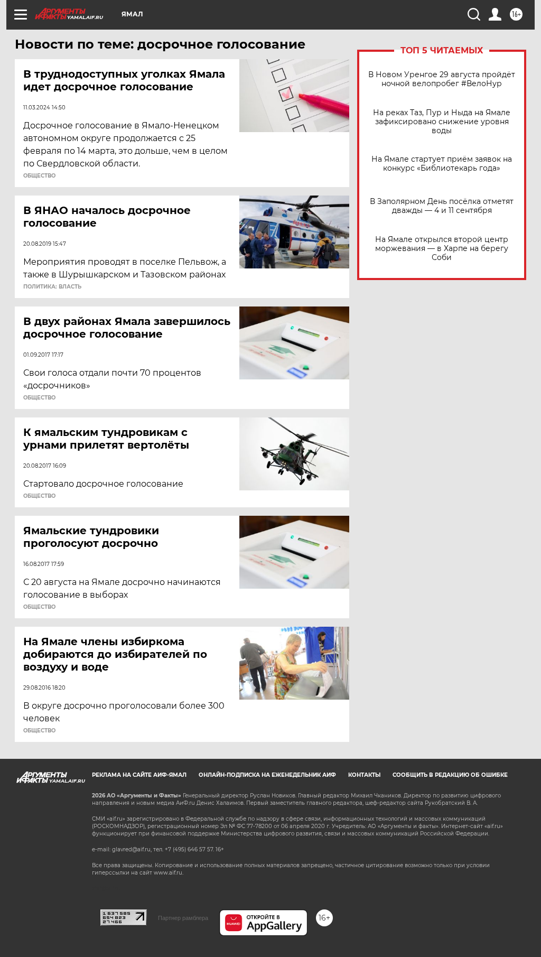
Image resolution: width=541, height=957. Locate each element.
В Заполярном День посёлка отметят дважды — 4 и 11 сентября (442, 206)
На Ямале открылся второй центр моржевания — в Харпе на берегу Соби (441, 248)
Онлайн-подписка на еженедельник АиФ (267, 775)
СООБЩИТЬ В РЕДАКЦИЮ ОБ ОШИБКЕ (450, 775)
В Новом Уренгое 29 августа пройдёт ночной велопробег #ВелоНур (441, 79)
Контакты (364, 775)
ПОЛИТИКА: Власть (52, 287)
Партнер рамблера (183, 918)
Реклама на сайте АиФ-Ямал (139, 775)
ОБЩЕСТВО (39, 176)
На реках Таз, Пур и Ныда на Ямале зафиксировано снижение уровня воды (441, 121)
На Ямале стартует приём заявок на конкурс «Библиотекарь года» (441, 164)
